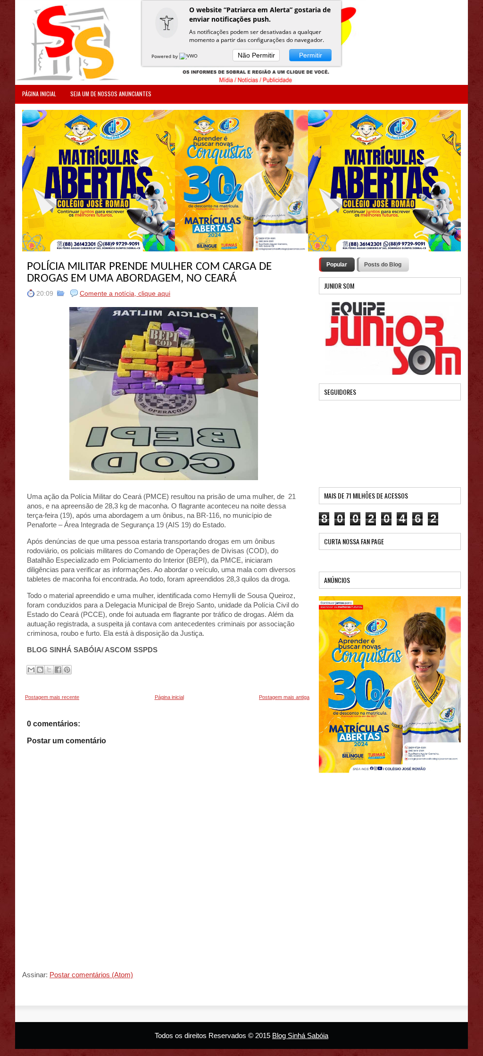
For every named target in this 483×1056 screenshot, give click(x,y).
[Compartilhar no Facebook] (58, 669)
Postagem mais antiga (284, 697)
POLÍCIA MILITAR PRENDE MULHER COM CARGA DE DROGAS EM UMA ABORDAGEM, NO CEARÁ (149, 272)
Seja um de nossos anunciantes (110, 94)
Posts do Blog (382, 264)
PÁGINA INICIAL (39, 94)
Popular (336, 264)
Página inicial (169, 697)
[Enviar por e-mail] (31, 669)
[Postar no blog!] (40, 669)
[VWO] (189, 56)
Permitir (310, 55)
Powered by (165, 56)
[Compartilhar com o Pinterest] (67, 669)
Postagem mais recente (52, 697)
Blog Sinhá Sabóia (300, 1035)
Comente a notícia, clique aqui (125, 293)
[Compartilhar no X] (49, 669)
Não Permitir (256, 55)
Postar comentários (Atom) (91, 975)
